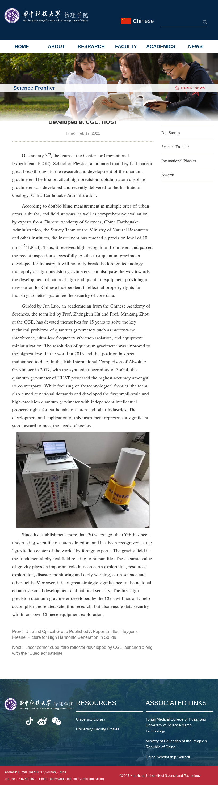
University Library (90, 719)
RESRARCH (91, 46)
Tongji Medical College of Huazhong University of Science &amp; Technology (176, 725)
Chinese (143, 21)
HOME (22, 46)
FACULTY (126, 46)
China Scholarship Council (168, 757)
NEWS (195, 46)
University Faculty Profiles (97, 729)
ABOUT (56, 46)
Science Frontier (175, 147)
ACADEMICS (160, 46)
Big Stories (170, 133)
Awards (167, 175)
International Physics (178, 161)
